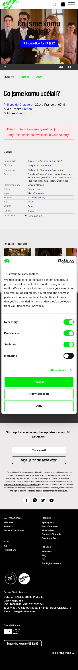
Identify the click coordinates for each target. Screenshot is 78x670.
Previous (60, 67)
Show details (58, 370)
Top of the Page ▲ (63, 652)
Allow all (39, 381)
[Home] (11, 4)
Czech (20, 113)
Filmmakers (10, 550)
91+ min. (40, 197)
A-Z (5, 546)
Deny (39, 405)
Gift (43, 559)
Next (70, 67)
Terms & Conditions (14, 530)
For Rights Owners (51, 563)
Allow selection (39, 393)
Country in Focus (50, 538)
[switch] (68, 333)
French (27, 109)
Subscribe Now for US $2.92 (39, 43)
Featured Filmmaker (52, 534)
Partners (8, 526)
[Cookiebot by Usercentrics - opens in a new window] (58, 261)
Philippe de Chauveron (19, 104)
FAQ (44, 555)
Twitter (38, 77)
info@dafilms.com (24, 611)
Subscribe (47, 551)
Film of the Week (50, 526)
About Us (8, 522)
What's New (48, 530)
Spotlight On (48, 522)
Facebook (25, 77)
